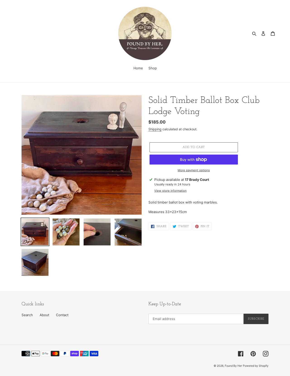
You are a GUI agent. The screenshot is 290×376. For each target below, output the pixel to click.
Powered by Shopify (255, 365)
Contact (62, 315)
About (44, 315)
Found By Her (233, 365)
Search (27, 315)
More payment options (194, 170)
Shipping (155, 129)
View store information (170, 190)
